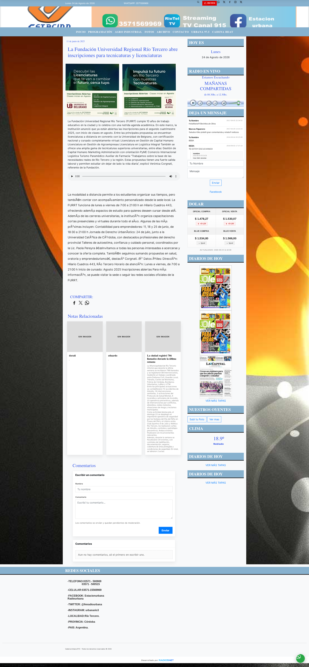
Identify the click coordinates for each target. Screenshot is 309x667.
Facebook (216, 191)
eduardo (112, 355)
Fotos (149, 32)
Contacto (181, 32)
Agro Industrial (128, 32)
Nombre (79, 483)
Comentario (80, 497)
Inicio (81, 32)
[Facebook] (231, 3)
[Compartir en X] (80, 303)
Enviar (165, 530)
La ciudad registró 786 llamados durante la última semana (161, 358)
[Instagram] (236, 3)
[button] (199, 3)
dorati (72, 355)
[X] (225, 3)
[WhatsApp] (219, 3)
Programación (100, 32)
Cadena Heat (222, 32)
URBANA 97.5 (200, 32)
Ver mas (214, 419)
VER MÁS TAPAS (216, 400)
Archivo (163, 32)
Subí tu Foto (197, 419)
